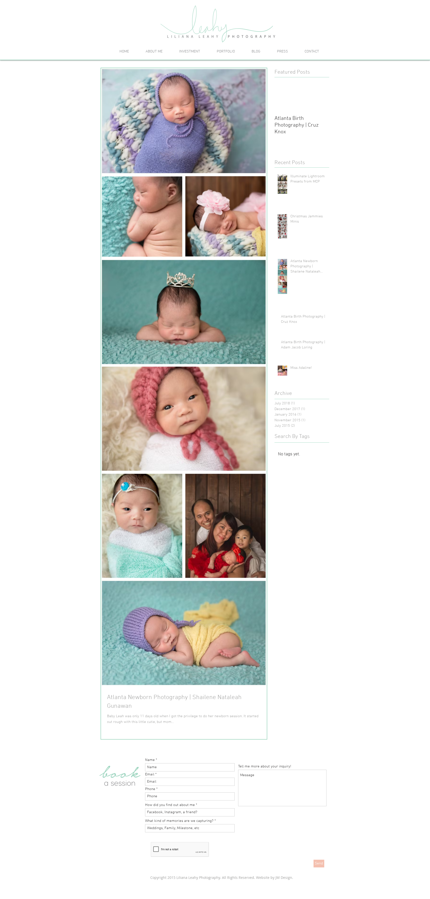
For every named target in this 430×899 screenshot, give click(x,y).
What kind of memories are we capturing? (179, 821)
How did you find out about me (170, 805)
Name (150, 760)
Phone (150, 789)
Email (149, 774)
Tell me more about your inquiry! (264, 766)
